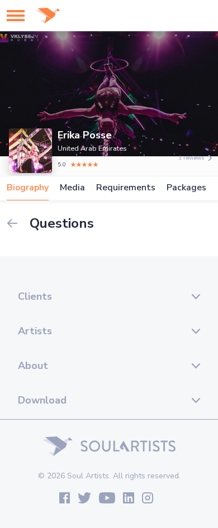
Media (72, 188)
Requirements (125, 188)
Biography (28, 188)
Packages (186, 188)
